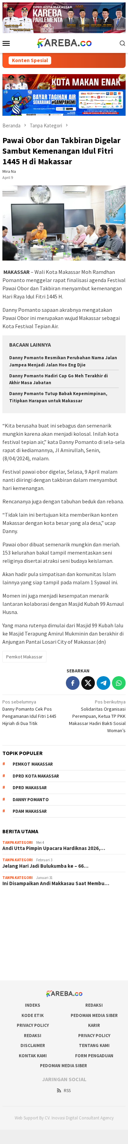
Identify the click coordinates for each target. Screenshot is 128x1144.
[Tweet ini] (88, 683)
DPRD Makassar (30, 788)
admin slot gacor (19, 929)
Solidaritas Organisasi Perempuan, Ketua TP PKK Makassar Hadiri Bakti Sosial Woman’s (97, 716)
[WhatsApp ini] (119, 683)
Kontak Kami (33, 1056)
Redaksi (94, 1005)
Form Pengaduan (94, 1056)
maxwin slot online (21, 910)
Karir (94, 1025)
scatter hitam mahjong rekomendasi (39, 901)
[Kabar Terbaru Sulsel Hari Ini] (64, 42)
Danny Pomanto (31, 800)
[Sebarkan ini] (73, 683)
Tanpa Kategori (17, 842)
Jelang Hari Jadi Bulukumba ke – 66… (45, 866)
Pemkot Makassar (24, 657)
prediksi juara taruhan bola (29, 966)
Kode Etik (33, 1015)
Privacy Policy (33, 1025)
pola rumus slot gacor (24, 920)
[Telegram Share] (103, 683)
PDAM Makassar (30, 811)
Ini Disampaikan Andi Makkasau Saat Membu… (55, 883)
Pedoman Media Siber (94, 1015)
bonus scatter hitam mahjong (32, 947)
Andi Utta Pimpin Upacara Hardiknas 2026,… (53, 848)
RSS (67, 1090)
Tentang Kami (94, 1045)
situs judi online (18, 938)
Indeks (32, 1005)
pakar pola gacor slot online (30, 956)
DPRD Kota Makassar (36, 776)
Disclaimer (32, 1045)
